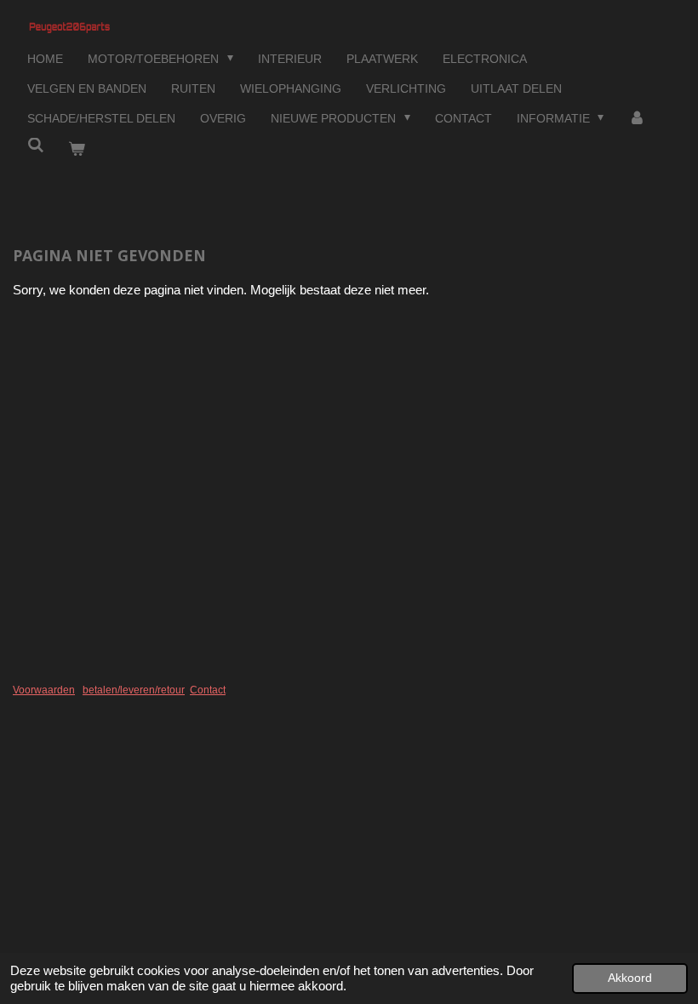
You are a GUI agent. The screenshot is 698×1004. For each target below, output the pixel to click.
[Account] (636, 119)
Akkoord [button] (630, 978)
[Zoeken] (35, 145)
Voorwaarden (44, 690)
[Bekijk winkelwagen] (77, 149)
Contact (208, 690)
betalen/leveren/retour (134, 690)
